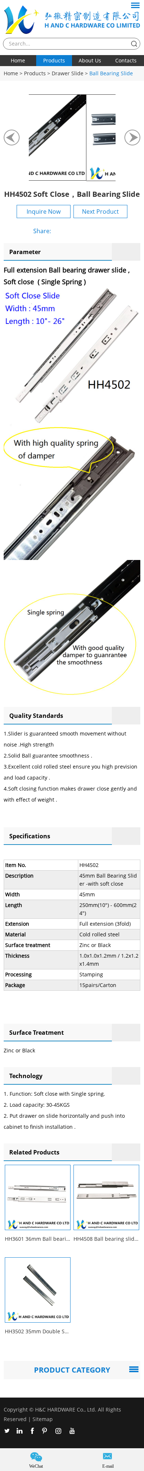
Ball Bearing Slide (111, 73)
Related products (34, 1152)
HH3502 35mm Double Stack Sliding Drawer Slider (38, 1331)
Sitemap (42, 1419)
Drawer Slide (67, 73)
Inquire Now (44, 211)
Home (18, 60)
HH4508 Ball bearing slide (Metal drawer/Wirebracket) (106, 1238)
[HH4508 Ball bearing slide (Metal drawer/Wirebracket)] (106, 1197)
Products (54, 60)
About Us (90, 60)
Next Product (100, 211)
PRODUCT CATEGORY (72, 1370)
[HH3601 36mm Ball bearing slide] (37, 1197)
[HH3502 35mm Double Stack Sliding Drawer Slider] (37, 1290)
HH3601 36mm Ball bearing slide (38, 1238)
